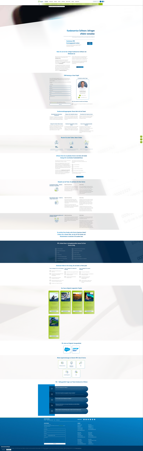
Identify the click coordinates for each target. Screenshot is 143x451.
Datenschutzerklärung (78, 448)
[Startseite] (49, 6)
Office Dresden (90, 432)
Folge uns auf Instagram (90, 419)
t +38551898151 (90, 442)
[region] (71, 4)
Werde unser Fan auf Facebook (88, 419)
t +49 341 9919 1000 (80, 435)
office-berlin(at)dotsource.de (92, 429)
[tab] (103, 1)
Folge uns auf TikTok (94, 419)
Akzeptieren (8, 449)
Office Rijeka (90, 439)
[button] (101, 1)
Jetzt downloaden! (53, 311)
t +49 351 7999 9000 (90, 435)
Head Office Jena (80, 424)
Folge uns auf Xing (86, 419)
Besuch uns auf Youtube (92, 419)
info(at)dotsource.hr (90, 443)
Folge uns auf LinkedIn (84, 419)
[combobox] (97, 1)
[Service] (141, 140)
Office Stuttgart (79, 439)
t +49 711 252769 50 (80, 442)
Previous (39, 4)
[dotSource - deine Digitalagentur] (40, 1)
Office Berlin (90, 424)
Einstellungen (3, 449)
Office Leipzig (79, 432)
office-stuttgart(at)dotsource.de (82, 443)
